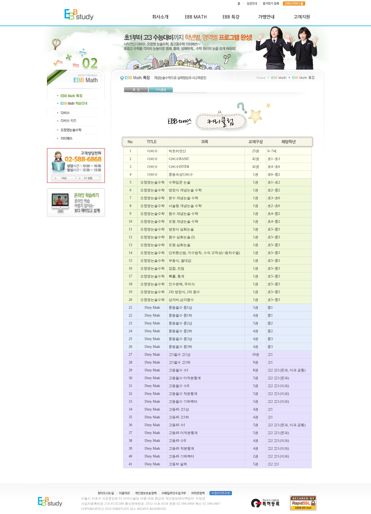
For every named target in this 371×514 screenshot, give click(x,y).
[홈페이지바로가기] (79, 17)
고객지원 (302, 17)
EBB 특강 (231, 17)
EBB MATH (196, 17)
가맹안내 (266, 17)
